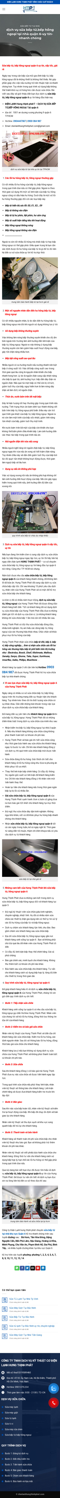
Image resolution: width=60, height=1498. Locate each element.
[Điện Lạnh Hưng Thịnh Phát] (30, 9)
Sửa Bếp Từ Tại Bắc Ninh (21, 1317)
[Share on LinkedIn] (43, 1268)
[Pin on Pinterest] (37, 1268)
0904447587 (19, 121)
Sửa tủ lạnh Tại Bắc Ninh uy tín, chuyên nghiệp (32, 1326)
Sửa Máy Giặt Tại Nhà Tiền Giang (25, 1335)
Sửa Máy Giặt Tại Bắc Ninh (22, 1308)
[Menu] (3, 9)
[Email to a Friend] (32, 1268)
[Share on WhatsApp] (17, 1268)
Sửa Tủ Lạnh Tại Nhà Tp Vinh (23, 1299)
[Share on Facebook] (22, 1268)
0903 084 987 (34, 121)
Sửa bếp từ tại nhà (30, 26)
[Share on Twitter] (27, 1268)
